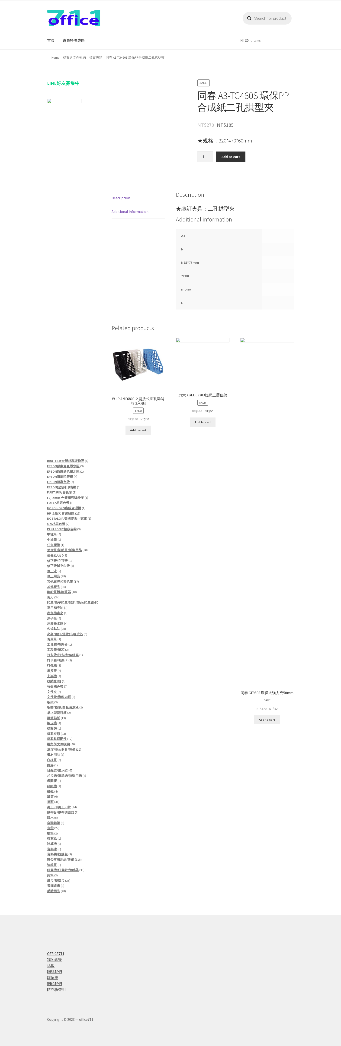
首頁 (51, 40)
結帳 (51, 965)
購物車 (52, 977)
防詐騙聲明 (56, 989)
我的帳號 (54, 959)
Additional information (130, 211)
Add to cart (231, 156)
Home (55, 57)
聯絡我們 (54, 971)
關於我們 (54, 983)
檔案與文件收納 (74, 57)
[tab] (138, 198)
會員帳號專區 (74, 40)
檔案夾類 (95, 57)
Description (121, 198)
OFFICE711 (55, 953)
